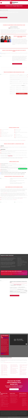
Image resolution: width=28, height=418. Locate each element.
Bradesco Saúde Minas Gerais (14, 368)
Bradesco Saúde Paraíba (14, 370)
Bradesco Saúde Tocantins (23, 374)
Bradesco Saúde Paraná (13, 371)
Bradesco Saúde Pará (13, 369)
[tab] (9, 28)
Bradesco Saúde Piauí (13, 373)
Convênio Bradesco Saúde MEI (5, 403)
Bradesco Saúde (6, 258)
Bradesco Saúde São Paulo (23, 372)
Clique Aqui (23, 140)
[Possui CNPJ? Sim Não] (23, 75)
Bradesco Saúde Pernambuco (14, 372)
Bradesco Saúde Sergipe (23, 373)
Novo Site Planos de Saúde (4, 406)
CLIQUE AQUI (21, 198)
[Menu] (1, 2)
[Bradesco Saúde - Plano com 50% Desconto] (14, 2)
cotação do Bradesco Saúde (7, 362)
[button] (22, 168)
